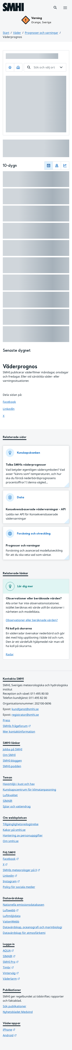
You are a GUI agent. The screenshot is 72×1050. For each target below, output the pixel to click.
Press (6, 720)
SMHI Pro (28, 962)
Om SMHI (9, 755)
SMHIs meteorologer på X (36, 870)
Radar (10, 654)
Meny (65, 11)
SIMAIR (7, 801)
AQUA (25, 950)
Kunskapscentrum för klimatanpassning (29, 789)
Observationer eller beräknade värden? (32, 620)
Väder (17, 33)
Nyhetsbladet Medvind (18, 1012)
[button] (55, 7)
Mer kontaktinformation (19, 731)
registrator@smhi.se (25, 715)
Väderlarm (28, 979)
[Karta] (57, 165)
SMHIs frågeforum (34, 726)
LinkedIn (12, 409)
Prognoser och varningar (41, 33)
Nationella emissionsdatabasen (23, 905)
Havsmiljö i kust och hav (19, 784)
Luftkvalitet (10, 795)
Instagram (28, 881)
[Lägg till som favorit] (10, 67)
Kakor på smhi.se (14, 830)
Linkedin (27, 876)
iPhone (26, 1030)
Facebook (12, 402)
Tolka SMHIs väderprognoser (26, 465)
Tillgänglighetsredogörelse (20, 824)
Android (27, 1035)
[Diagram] (65, 165)
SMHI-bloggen (12, 760)
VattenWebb (11, 921)
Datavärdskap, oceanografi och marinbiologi (32, 927)
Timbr (25, 967)
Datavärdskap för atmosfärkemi (24, 933)
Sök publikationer (14, 1006)
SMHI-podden (12, 766)
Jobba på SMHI (12, 749)
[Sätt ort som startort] (18, 67)
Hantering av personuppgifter (23, 835)
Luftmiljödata (11, 916)
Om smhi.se (11, 841)
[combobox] (45, 67)
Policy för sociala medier (19, 887)
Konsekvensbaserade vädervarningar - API (36, 509)
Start (6, 33)
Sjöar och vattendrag (17, 806)
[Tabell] (48, 165)
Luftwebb (28, 910)
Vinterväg (28, 973)
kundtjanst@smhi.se (25, 709)
